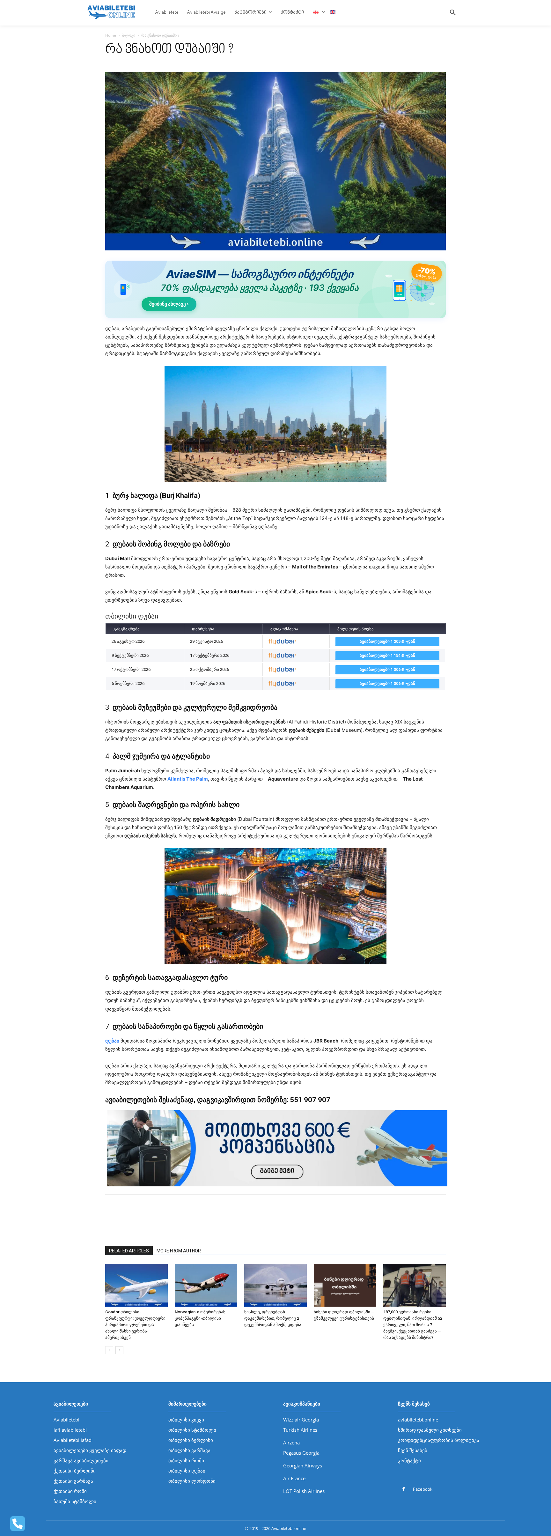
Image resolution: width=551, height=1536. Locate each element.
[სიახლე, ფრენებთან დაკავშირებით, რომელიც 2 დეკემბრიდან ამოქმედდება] (275, 1285)
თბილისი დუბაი (186, 1470)
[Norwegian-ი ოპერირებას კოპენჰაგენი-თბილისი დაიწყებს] (206, 1285)
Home (110, 35)
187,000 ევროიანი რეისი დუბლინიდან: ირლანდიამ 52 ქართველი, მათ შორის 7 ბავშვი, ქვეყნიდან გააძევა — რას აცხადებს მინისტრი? (412, 1325)
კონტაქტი (409, 1460)
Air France (294, 1478)
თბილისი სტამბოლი (192, 1430)
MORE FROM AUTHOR (179, 1250)
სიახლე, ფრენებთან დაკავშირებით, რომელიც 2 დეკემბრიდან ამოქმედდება (272, 1318)
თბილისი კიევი (186, 1419)
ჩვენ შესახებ (412, 1450)
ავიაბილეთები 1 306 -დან (387, 669)
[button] (453, 13)
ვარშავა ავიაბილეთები (81, 1460)
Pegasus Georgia (301, 1453)
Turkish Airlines (300, 1430)
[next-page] (119, 1350)
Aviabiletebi (66, 1419)
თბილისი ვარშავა (189, 1450)
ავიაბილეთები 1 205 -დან (387, 641)
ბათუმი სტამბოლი (75, 1501)
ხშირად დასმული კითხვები (430, 1430)
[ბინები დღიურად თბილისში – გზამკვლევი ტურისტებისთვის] (345, 1285)
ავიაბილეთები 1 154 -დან (387, 655)
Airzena (291, 1442)
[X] (126, 1219)
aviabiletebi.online (418, 1419)
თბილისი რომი (186, 1460)
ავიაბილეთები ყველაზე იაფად (90, 1450)
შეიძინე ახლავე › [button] (169, 304)
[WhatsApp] (141, 1219)
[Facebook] (111, 1219)
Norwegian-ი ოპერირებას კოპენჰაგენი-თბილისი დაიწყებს (200, 1318)
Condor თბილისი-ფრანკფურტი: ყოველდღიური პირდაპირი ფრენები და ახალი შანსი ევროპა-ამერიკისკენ (135, 1325)
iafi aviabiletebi (70, 1430)
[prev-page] (109, 1350)
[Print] (155, 1219)
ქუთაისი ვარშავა (73, 1481)
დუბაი (112, 1041)
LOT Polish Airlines (304, 1491)
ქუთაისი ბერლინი (75, 1470)
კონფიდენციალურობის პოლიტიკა (438, 1440)
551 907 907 (310, 1100)
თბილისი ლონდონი (192, 1481)
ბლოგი (128, 35)
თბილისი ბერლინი (190, 1440)
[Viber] (170, 1219)
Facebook (422, 1489)
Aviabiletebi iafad (73, 1440)
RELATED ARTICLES (129, 1250)
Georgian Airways (302, 1465)
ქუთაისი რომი (70, 1491)
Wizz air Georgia (301, 1419)
